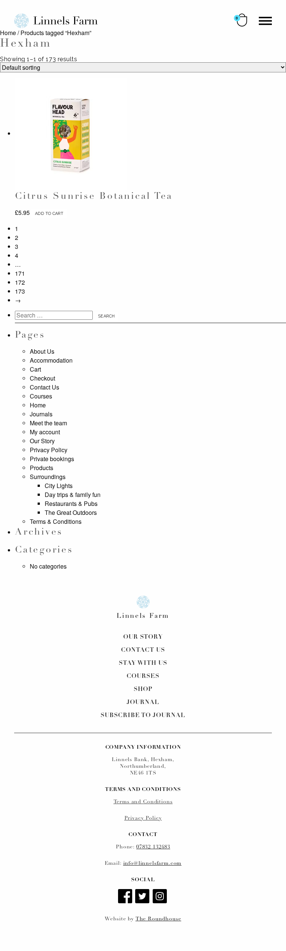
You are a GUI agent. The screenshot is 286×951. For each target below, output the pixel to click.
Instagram (160, 897)
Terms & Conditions (56, 521)
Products (41, 467)
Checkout (42, 378)
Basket (242, 19)
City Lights (59, 485)
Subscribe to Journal (143, 716)
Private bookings (52, 458)
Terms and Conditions (143, 802)
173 (20, 291)
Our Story (42, 441)
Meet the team (48, 423)
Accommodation (51, 360)
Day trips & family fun (73, 494)
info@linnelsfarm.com (152, 863)
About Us (42, 351)
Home (8, 32)
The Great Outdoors (71, 512)
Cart (35, 369)
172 (20, 282)
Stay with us (143, 663)
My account (45, 432)
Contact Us (44, 387)
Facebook (126, 897)
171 (20, 273)
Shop (143, 689)
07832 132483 (153, 847)
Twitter (143, 897)
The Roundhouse (158, 919)
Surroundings (48, 476)
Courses (41, 396)
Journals (41, 414)
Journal (143, 703)
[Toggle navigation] (265, 21)
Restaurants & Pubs (71, 503)
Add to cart (49, 213)
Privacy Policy (48, 449)
